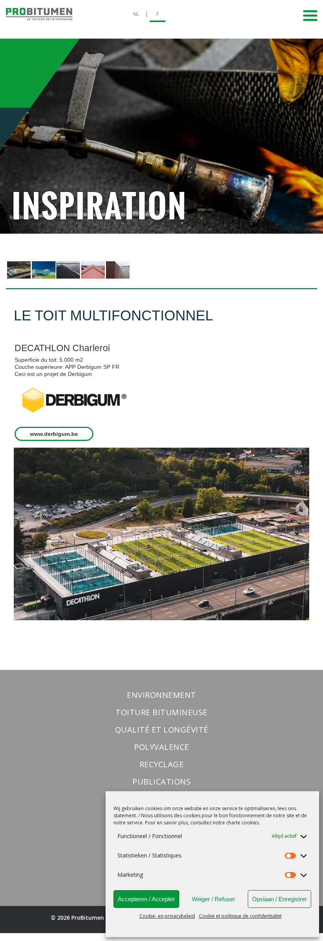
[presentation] (19, 270)
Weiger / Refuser (213, 899)
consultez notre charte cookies (224, 822)
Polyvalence (161, 747)
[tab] (19, 270)
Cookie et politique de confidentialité (240, 916)
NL (136, 14)
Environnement (161, 695)
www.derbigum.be (54, 434)
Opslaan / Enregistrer (279, 899)
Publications (161, 781)
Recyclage (161, 764)
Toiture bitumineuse (161, 712)
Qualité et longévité (161, 729)
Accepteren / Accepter (146, 899)
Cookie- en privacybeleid (167, 916)
